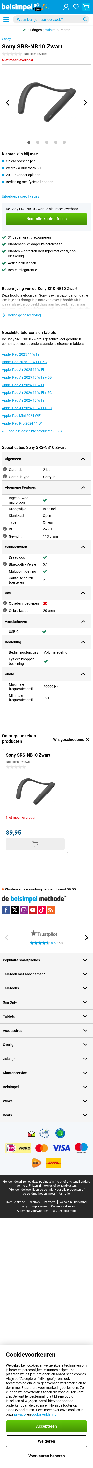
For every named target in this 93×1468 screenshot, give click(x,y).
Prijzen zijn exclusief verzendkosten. (53, 1185)
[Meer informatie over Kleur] (5, 529)
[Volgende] (85, 103)
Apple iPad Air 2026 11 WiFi (23, 385)
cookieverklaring (44, 1414)
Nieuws (35, 1202)
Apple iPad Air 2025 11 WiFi (23, 370)
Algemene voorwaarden (33, 1211)
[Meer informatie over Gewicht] (5, 536)
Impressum (39, 1206)
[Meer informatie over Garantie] (5, 469)
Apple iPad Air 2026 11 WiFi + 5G (27, 393)
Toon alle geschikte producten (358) (34, 431)
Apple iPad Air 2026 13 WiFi (23, 400)
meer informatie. (59, 1193)
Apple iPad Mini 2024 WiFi (21, 416)
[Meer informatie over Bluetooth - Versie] (5, 564)
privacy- (20, 1414)
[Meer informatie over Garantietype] (5, 476)
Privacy (23, 1206)
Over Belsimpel (16, 1202)
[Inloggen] (66, 7)
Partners (49, 1202)
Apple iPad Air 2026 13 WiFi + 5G (27, 408)
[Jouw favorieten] (76, 7)
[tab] (28, 142)
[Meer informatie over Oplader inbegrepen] (5, 603)
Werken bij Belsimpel (73, 1202)
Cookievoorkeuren (63, 1206)
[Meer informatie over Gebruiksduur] (5, 610)
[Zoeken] (85, 19)
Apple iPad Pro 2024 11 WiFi (23, 423)
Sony (7, 39)
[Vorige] (8, 103)
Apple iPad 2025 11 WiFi (20, 354)
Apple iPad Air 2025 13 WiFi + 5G (27, 377)
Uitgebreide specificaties (20, 196)
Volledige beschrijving (24, 315)
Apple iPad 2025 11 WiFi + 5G (24, 362)
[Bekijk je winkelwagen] (86, 7)
